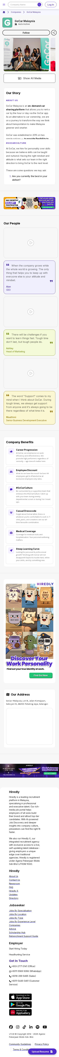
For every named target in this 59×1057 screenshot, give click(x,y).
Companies (16, 12)
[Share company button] (54, 32)
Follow (26, 32)
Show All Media (32, 78)
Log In (51, 4)
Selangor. (43, 704)
